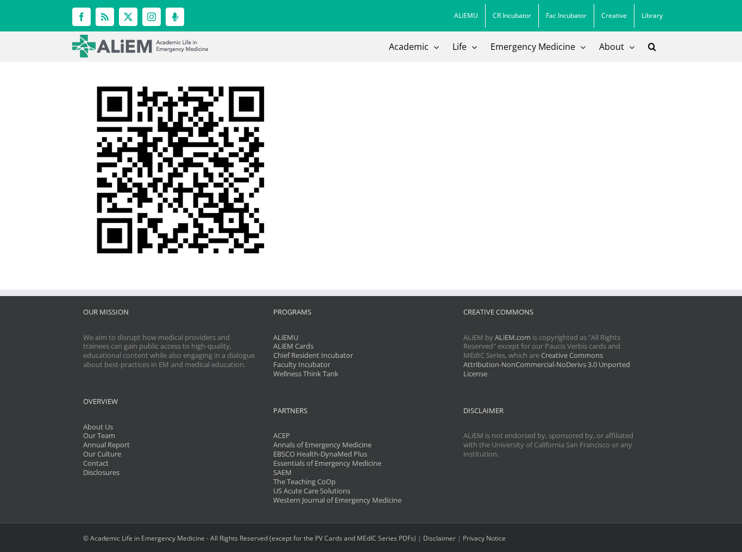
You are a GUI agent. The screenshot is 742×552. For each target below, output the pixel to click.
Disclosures (101, 472)
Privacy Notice (484, 538)
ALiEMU (285, 337)
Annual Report (106, 445)
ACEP (281, 435)
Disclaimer (439, 538)
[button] (652, 46)
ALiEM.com (513, 337)
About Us (98, 427)
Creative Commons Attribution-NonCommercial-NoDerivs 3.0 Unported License (546, 364)
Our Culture (102, 454)
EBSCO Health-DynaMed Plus (320, 454)
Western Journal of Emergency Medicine (337, 500)
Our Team (99, 435)
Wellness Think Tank (305, 373)
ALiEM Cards (293, 346)
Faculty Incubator (301, 364)
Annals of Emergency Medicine (322, 445)
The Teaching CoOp (304, 481)
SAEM (282, 472)
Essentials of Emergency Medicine (327, 463)
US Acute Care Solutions (311, 491)
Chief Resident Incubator (313, 355)
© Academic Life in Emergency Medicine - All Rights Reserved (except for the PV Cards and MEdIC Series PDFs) (249, 538)
